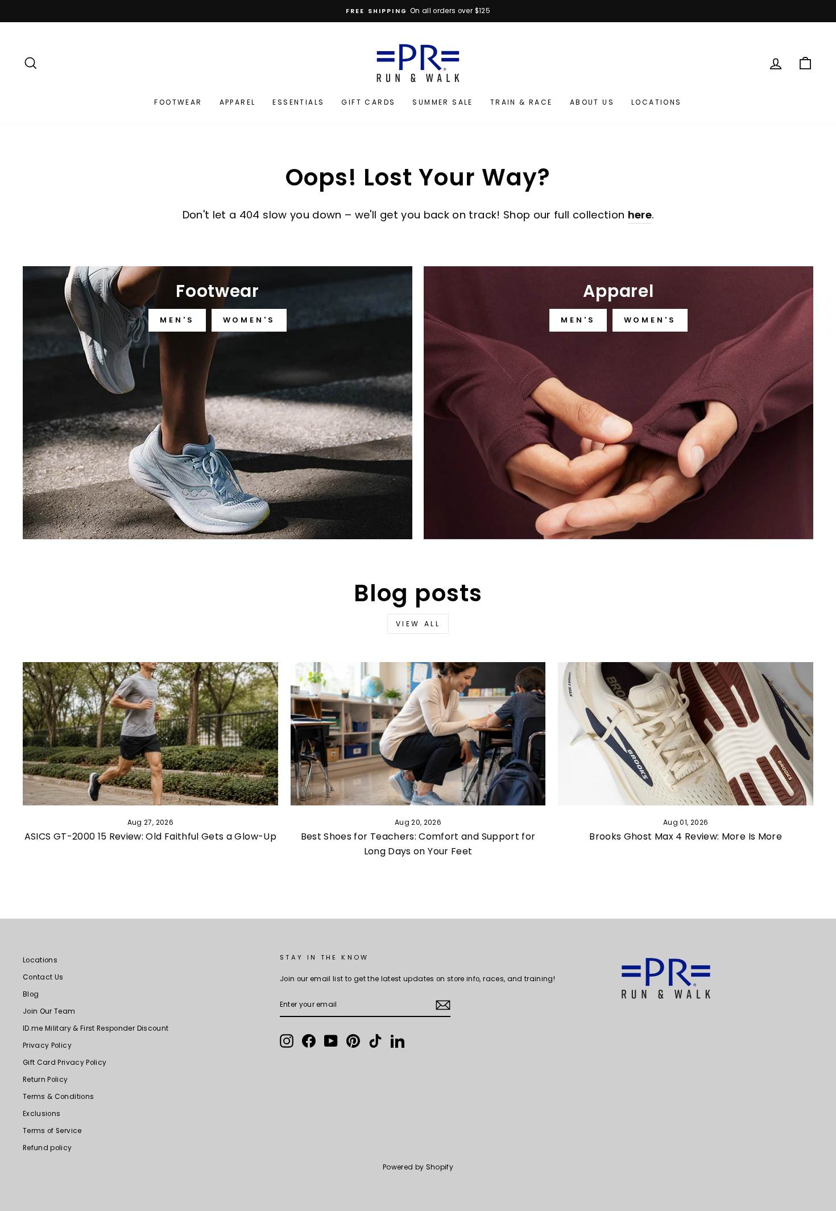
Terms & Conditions (58, 1096)
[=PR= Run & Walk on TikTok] (375, 1041)
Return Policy (45, 1079)
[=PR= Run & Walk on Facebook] (309, 1041)
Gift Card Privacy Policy (64, 1062)
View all (418, 624)
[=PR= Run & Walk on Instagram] (286, 1041)
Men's (177, 320)
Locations (656, 102)
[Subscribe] (443, 1005)
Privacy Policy (47, 1045)
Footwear (178, 102)
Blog (31, 994)
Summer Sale (442, 102)
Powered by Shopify (418, 1167)
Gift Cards (368, 102)
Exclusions (42, 1113)
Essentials (298, 102)
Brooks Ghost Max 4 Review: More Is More (685, 836)
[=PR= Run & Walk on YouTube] (331, 1041)
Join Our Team (49, 1011)
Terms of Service (52, 1130)
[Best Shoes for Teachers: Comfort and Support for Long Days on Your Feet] (418, 733)
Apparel (238, 102)
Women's (249, 320)
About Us (592, 102)
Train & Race (521, 102)
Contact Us (43, 977)
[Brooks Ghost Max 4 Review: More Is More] (685, 733)
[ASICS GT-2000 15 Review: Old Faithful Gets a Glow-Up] (150, 733)
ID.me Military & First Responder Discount (95, 1028)
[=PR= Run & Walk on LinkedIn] (397, 1041)
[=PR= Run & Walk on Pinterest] (353, 1041)
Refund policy (47, 1147)
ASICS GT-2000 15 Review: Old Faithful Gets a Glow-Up (150, 836)
